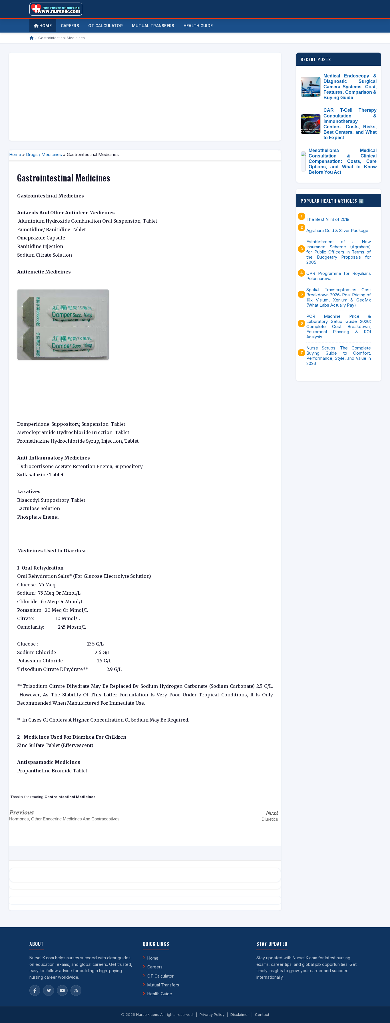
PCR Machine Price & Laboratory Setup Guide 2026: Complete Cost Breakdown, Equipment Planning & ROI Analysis (338, 326)
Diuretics (270, 819)
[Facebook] (34, 990)
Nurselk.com (147, 1014)
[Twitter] (48, 990)
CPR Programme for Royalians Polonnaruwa (338, 276)
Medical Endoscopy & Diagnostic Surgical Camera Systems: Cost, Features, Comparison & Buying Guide (350, 86)
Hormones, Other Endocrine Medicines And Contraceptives (64, 818)
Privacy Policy (212, 1014)
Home (45, 25)
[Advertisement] (145, 97)
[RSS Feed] (76, 990)
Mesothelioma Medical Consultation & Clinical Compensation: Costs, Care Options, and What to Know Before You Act (343, 161)
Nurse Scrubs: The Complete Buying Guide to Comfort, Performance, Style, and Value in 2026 (338, 355)
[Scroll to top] (377, 1011)
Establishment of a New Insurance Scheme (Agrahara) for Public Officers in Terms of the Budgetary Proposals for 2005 (338, 252)
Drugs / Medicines (44, 154)
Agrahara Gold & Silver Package (337, 230)
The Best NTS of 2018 (327, 219)
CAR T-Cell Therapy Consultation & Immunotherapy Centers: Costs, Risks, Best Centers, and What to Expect (350, 124)
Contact (262, 1014)
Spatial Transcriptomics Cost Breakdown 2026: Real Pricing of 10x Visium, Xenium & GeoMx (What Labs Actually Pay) (338, 297)
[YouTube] (62, 990)
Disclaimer (239, 1014)
